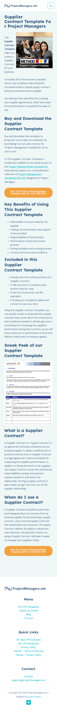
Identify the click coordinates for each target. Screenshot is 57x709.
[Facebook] (28, 702)
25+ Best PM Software (28, 639)
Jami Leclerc (35, 696)
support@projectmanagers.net (29, 680)
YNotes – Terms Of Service (28, 651)
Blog (28, 614)
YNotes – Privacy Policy (28, 655)
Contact (28, 618)
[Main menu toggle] (51, 5)
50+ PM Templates (28, 606)
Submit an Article (28, 610)
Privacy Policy (28, 647)
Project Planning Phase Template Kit (28, 166)
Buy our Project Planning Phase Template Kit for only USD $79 (28, 192)
